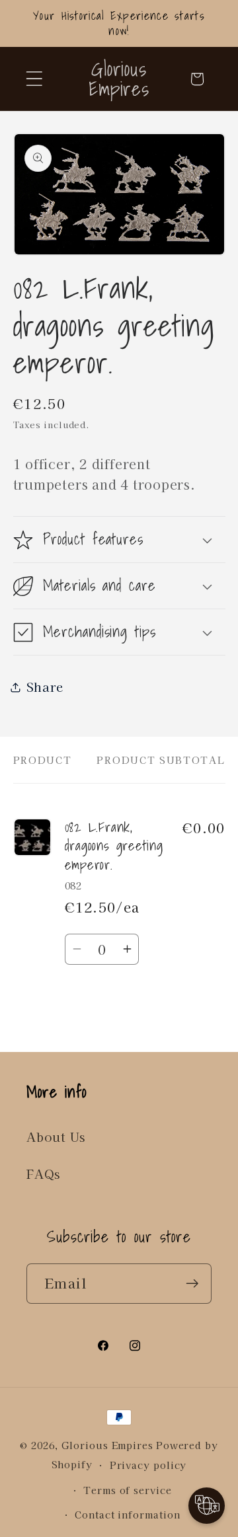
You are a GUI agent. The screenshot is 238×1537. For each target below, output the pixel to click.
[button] (34, 79)
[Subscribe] (192, 1283)
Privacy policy (148, 1465)
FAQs (43, 1173)
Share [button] (44, 686)
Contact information (127, 1514)
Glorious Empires (107, 1445)
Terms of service (127, 1490)
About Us (55, 1136)
